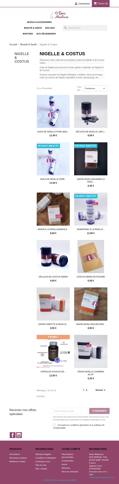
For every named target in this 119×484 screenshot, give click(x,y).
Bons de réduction (70, 471)
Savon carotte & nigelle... (53, 324)
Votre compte (71, 449)
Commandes (67, 461)
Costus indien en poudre (91, 277)
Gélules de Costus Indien (53, 277)
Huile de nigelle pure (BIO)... (53, 131)
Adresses (66, 468)
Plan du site (41, 465)
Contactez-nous (43, 461)
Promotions (14, 454)
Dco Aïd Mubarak (46, 34)
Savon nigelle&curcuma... (91, 324)
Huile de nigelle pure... (53, 179)
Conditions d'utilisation (46, 458)
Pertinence (95, 88)
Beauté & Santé (33, 28)
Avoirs (64, 464)
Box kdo (50, 28)
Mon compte (41, 469)
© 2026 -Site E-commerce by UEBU (59, 480)
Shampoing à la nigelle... (91, 229)
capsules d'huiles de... (53, 371)
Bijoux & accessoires (39, 22)
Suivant (101, 390)
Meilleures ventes (17, 461)
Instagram (19, 435)
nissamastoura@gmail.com (101, 477)
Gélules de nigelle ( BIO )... (91, 131)
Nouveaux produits (18, 458)
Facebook (13, 435)
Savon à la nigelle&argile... (53, 229)
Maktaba (28, 34)
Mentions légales (43, 454)
